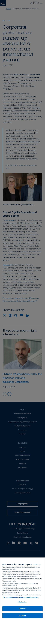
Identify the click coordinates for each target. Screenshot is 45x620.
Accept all (22, 615)
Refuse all (22, 609)
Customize (22, 602)
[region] (22, 588)
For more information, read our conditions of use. (21, 597)
